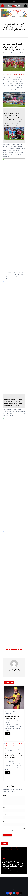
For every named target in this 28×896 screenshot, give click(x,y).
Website (4, 821)
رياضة (15, 52)
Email (4, 814)
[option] (14, 860)
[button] (24, 844)
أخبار (21, 711)
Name (4, 807)
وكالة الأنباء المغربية (8, 52)
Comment (5, 795)
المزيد (7, 733)
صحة (4, 858)
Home (14, 33)
